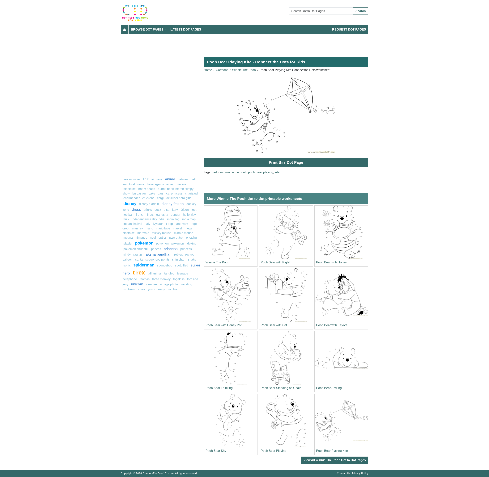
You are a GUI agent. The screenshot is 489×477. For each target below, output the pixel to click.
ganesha (162, 214)
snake (192, 259)
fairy (175, 209)
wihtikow (129, 289)
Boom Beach (146, 188)
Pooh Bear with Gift (274, 325)
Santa (139, 259)
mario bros (163, 228)
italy (147, 223)
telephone (130, 279)
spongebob (164, 265)
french (140, 214)
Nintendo (141, 237)
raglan (137, 254)
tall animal (155, 273)
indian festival (132, 223)
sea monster (132, 179)
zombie (172, 289)
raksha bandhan (158, 254)
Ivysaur (158, 223)
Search (360, 11)
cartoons (217, 172)
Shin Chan (178, 259)
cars (161, 193)
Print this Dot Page (286, 162)
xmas (141, 289)
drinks (148, 209)
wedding (186, 284)
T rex (139, 272)
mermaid (143, 233)
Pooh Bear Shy (216, 450)
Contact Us (343, 473)
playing (268, 172)
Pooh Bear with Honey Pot (223, 325)
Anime (170, 179)
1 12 (146, 179)
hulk (126, 219)
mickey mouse (161, 233)
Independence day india (148, 219)
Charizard (191, 193)
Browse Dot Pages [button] (147, 29)
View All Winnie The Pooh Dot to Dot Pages (335, 460)
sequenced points (157, 259)
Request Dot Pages (349, 29)
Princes (156, 249)
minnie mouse (183, 233)
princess (171, 249)
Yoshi (151, 289)
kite (277, 172)
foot (193, 209)
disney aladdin (149, 204)
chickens (148, 198)
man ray (137, 228)
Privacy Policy (360, 473)
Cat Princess (174, 193)
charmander (131, 198)
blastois (181, 184)
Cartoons (222, 70)
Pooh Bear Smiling (329, 388)
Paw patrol (176, 237)
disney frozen (173, 204)
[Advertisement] (235, 44)
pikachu (191, 237)
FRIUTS (150, 214)
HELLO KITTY (189, 214)
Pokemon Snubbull (135, 249)
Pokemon (144, 243)
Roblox (178, 254)
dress (136, 209)
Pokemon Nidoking (183, 243)
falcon (185, 209)
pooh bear (255, 172)
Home (208, 70)
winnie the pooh (236, 172)
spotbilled (181, 265)
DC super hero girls (178, 198)
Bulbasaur (139, 193)
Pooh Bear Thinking (219, 388)
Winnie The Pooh (244, 70)
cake (152, 193)
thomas (145, 279)
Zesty (161, 289)
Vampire (151, 284)
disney (129, 203)
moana (128, 237)
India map (189, 219)
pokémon (162, 243)
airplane (156, 179)
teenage (182, 273)
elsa (166, 209)
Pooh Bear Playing (273, 450)
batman (183, 179)
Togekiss (179, 279)
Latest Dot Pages (185, 29)
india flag (173, 219)
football (128, 214)
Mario (149, 228)
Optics (163, 237)
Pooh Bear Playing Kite (332, 450)
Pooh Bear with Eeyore (331, 325)
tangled (169, 273)
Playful (127, 243)
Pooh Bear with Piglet (275, 262)
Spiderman (143, 265)
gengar (175, 214)
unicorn (137, 284)
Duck (158, 209)
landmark (182, 223)
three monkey (161, 279)
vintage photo (168, 284)
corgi (160, 198)
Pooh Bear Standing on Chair (281, 388)
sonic (127, 265)
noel (153, 237)
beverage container (160, 184)
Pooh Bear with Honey (331, 262)
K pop (169, 223)
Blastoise (129, 188)
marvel (177, 228)
